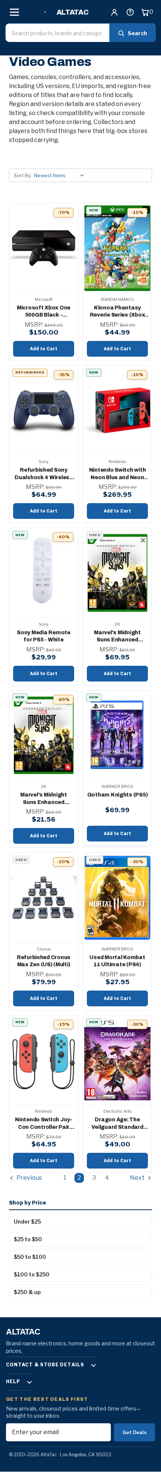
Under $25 (27, 1221)
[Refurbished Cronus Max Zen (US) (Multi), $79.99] (43, 897)
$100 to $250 (31, 1274)
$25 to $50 (28, 1239)
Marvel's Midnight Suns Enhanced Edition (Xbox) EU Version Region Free (43, 799)
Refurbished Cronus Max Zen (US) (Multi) (43, 961)
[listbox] (60, 175)
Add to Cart (43, 348)
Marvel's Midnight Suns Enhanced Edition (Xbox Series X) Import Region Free (117, 637)
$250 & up (27, 1292)
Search (137, 33)
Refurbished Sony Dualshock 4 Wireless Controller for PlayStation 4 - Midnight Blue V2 (44, 474)
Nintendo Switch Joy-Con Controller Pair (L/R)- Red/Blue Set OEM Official (43, 1124)
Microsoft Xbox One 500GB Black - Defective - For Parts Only (44, 312)
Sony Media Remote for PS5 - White (43, 636)
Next (138, 1178)
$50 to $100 (30, 1257)
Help (13, 1381)
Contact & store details (45, 1364)
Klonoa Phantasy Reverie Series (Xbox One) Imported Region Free (117, 312)
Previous (28, 1178)
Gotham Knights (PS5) (117, 795)
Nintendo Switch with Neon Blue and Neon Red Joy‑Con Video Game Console (117, 474)
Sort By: (23, 175)
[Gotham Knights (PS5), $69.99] (117, 735)
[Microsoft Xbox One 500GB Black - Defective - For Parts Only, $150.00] (43, 248)
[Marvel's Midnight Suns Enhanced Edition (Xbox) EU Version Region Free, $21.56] (43, 735)
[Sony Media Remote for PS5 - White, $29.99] (43, 572)
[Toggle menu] (14, 12)
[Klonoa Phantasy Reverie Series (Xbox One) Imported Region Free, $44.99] (117, 248)
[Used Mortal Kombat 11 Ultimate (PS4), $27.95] (117, 897)
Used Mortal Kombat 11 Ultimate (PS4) (117, 961)
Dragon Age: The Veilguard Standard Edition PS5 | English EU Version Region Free (117, 1124)
